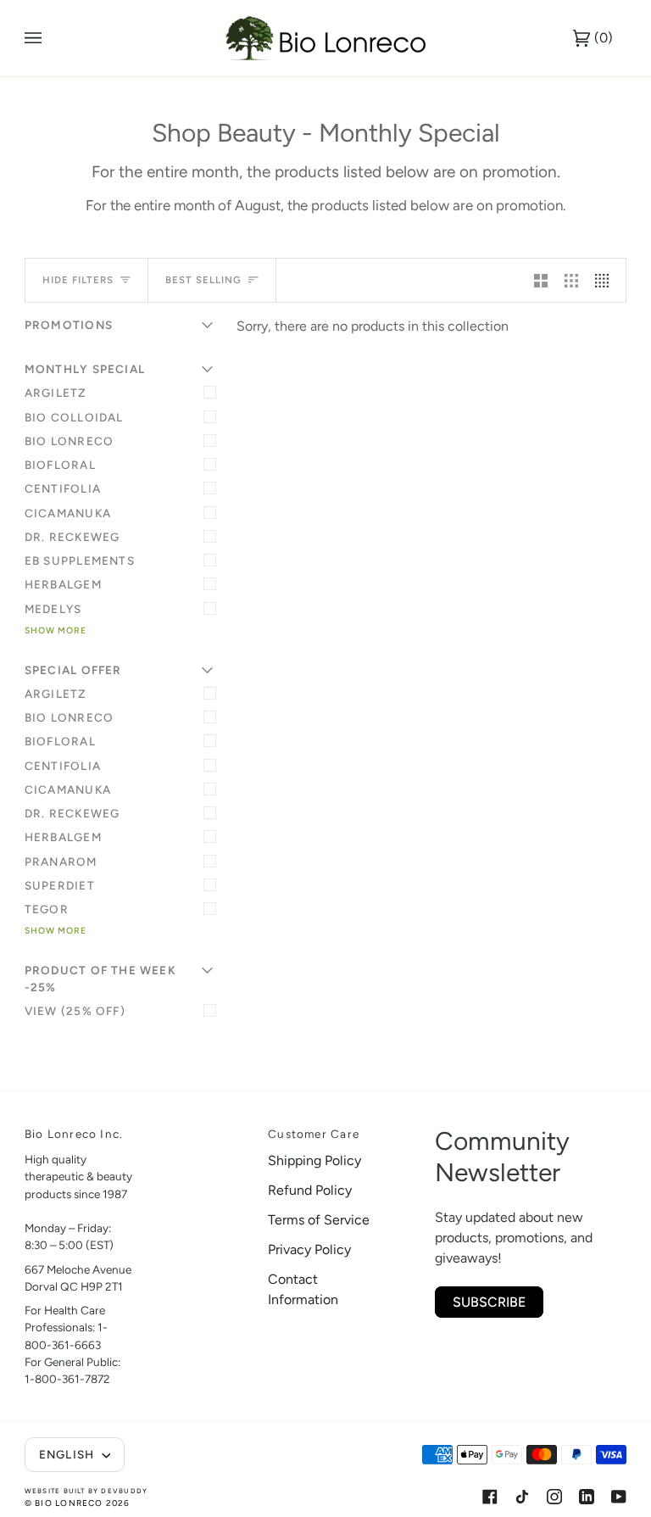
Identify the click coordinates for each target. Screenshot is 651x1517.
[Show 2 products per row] (541, 280)
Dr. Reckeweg (72, 537)
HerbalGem (63, 584)
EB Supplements (80, 560)
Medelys (53, 609)
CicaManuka (68, 513)
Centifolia (63, 488)
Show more (55, 630)
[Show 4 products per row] (606, 280)
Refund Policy (310, 1190)
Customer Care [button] (313, 1134)
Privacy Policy (309, 1249)
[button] (200, 1129)
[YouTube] (618, 1496)
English (68, 1454)
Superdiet (60, 885)
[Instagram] (554, 1496)
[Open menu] (50, 38)
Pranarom (61, 861)
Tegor (47, 909)
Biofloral (60, 464)
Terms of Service (319, 1220)
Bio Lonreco (69, 441)
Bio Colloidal (74, 417)
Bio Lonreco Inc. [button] (74, 1134)
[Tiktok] (522, 1496)
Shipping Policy (314, 1160)
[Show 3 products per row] (571, 280)
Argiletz (56, 392)
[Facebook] (490, 1496)
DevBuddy (124, 1490)
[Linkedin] (586, 1496)
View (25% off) (75, 1011)
